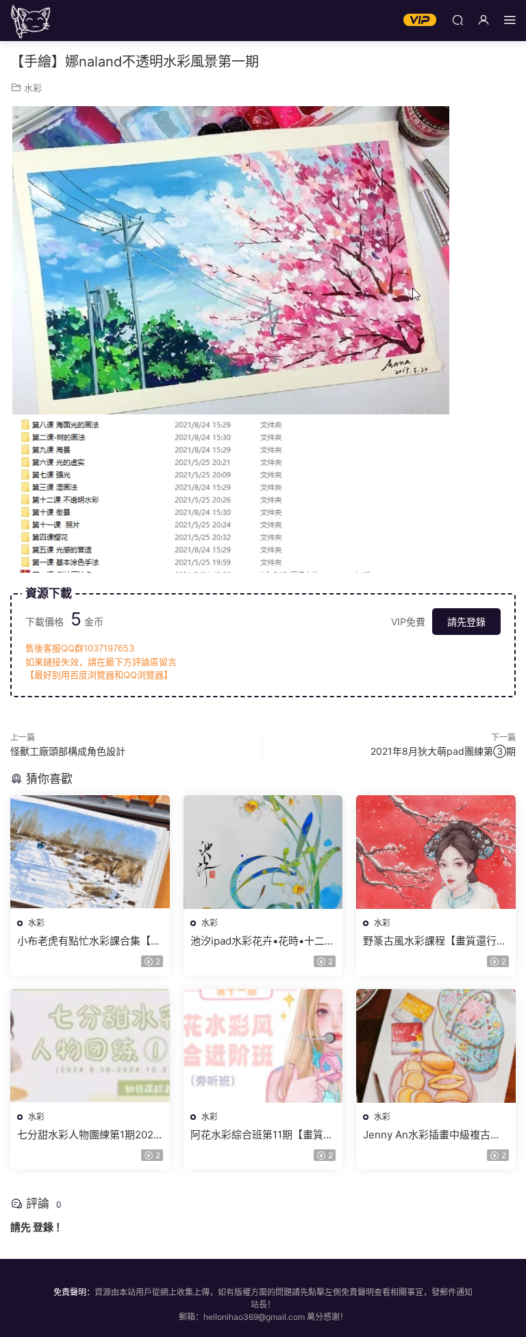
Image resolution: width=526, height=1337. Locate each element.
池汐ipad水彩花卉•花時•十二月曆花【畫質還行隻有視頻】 (262, 941)
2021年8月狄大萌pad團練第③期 (443, 751)
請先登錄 (466, 621)
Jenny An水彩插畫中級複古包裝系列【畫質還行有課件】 (432, 1135)
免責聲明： (74, 1292)
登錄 (43, 1227)
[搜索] (457, 19)
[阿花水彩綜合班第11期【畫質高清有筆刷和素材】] (263, 1046)
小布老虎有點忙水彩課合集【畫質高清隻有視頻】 (89, 941)
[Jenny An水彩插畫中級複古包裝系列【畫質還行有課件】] (436, 1046)
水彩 (33, 87)
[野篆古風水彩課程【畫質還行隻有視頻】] (436, 852)
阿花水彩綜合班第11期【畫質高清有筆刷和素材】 (262, 1135)
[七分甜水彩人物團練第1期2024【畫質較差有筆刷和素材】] (90, 1046)
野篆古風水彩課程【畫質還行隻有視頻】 (435, 941)
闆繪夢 (30, 20)
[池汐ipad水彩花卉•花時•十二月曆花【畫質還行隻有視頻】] (263, 852)
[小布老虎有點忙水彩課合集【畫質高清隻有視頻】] (90, 852)
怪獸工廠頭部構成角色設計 (67, 751)
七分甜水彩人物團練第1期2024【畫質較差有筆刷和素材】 (88, 1135)
